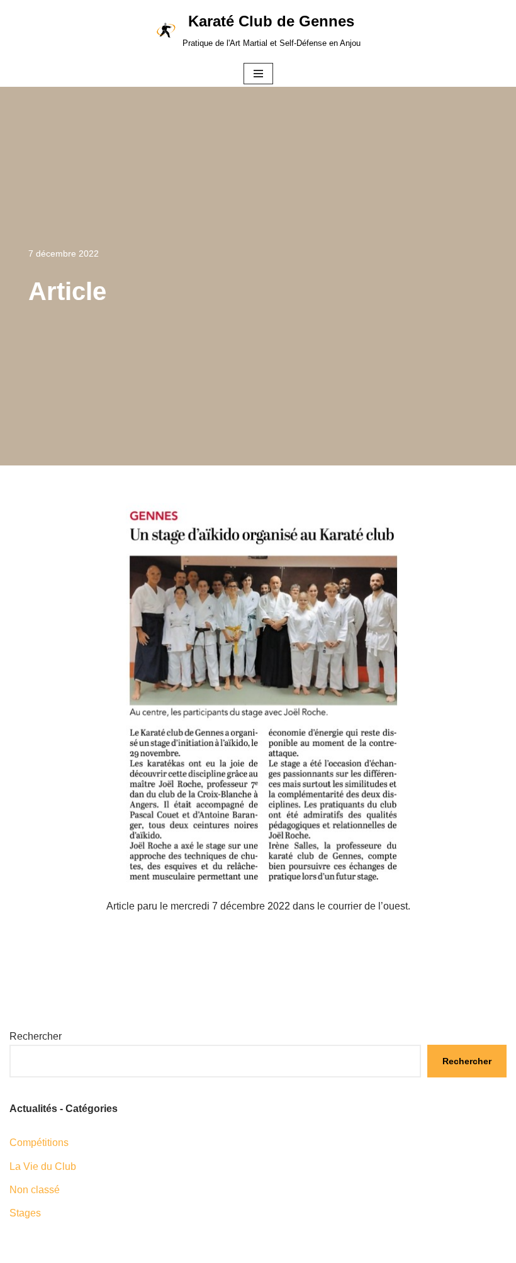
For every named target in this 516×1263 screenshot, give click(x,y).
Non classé (34, 1189)
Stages (25, 1213)
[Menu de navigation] (258, 73)
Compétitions (39, 1142)
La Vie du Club (42, 1166)
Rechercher (35, 1036)
